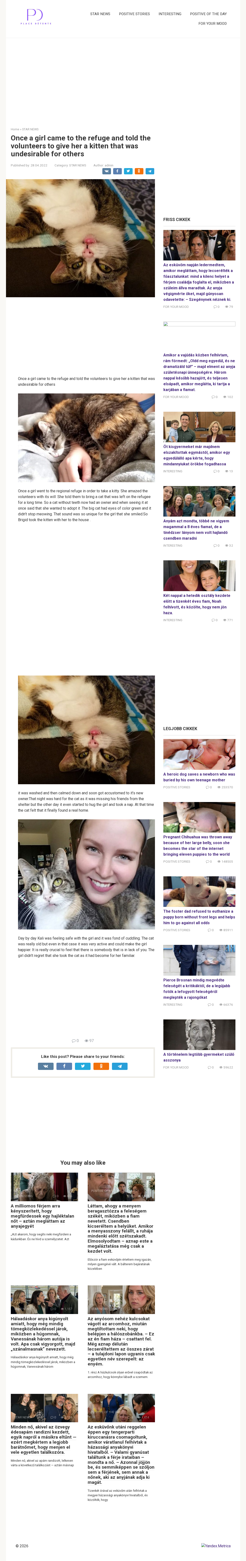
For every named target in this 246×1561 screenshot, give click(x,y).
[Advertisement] (123, 79)
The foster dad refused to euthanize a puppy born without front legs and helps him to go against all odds (199, 917)
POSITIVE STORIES (134, 14)
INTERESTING (170, 14)
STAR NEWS (100, 14)
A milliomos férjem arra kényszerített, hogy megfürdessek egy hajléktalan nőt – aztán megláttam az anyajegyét (42, 1216)
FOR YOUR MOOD (212, 23)
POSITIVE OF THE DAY (208, 14)
